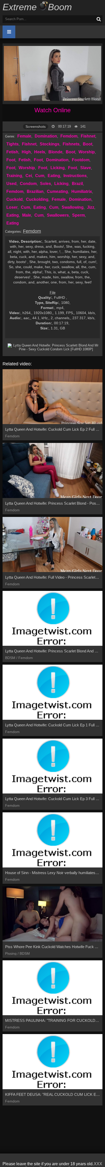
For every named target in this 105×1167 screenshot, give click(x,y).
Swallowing (73, 207)
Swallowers (58, 215)
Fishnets (71, 144)
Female (24, 136)
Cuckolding (37, 199)
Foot (10, 160)
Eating (54, 175)
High (26, 152)
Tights (12, 144)
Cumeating (57, 191)
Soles (45, 183)
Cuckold (14, 199)
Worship (86, 152)
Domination (46, 136)
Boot (87, 144)
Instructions (75, 175)
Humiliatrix (81, 191)
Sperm (78, 215)
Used (11, 183)
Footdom (80, 160)
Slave (85, 168)
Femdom (68, 136)
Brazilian (35, 191)
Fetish (12, 152)
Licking (57, 168)
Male (26, 215)
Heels (39, 152)
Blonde (55, 152)
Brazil (77, 183)
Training (14, 175)
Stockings (49, 144)
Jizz (90, 207)
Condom (28, 183)
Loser (12, 207)
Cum (39, 175)
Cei (28, 175)
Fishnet (88, 136)
